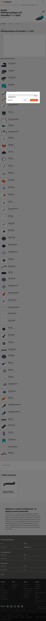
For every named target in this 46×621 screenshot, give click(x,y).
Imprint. (14, 96)
